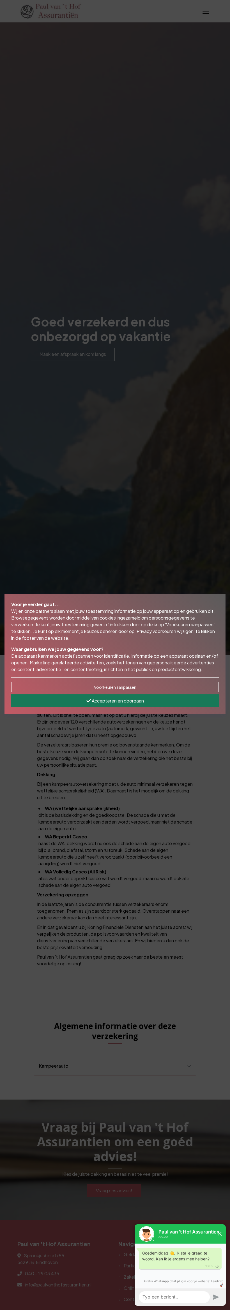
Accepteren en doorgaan (117, 701)
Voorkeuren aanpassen (115, 687)
